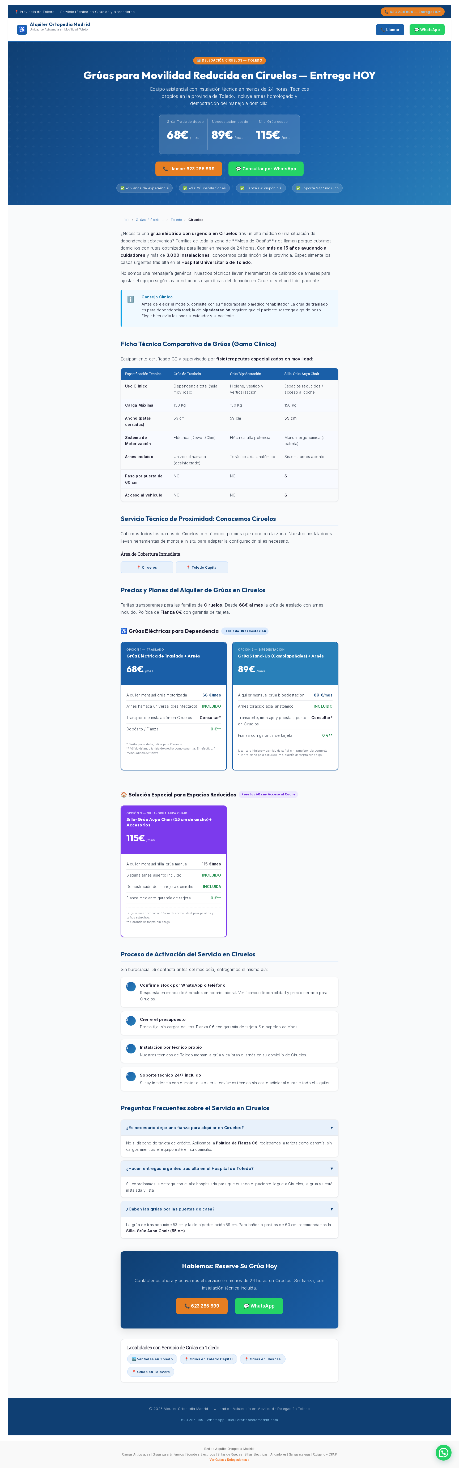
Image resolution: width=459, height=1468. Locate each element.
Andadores (278, 1454)
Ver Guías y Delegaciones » (229, 1460)
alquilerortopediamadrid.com (253, 1420)
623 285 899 (192, 1420)
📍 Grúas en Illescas (262, 1359)
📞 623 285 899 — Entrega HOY (412, 12)
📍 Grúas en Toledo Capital (208, 1359)
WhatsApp (215, 1420)
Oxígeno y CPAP (325, 1454)
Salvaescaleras (300, 1454)
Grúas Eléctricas (150, 219)
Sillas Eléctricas (256, 1454)
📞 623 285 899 (201, 1306)
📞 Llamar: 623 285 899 (189, 168)
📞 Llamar (390, 29)
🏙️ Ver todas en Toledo (152, 1359)
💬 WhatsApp (427, 29)
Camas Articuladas (136, 1454)
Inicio (125, 219)
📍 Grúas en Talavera (151, 1372)
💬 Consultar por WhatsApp (266, 168)
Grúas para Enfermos (168, 1454)
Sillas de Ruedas (230, 1454)
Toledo (176, 219)
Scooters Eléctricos (200, 1454)
